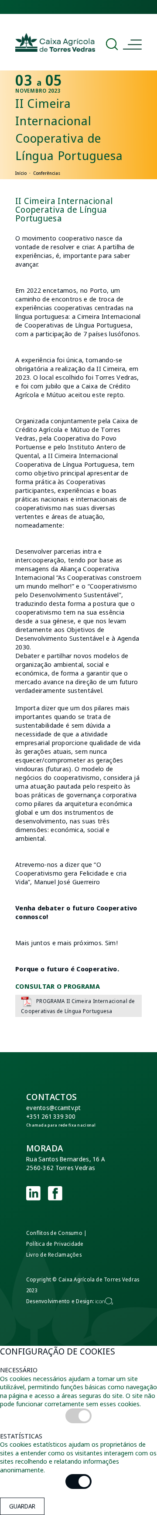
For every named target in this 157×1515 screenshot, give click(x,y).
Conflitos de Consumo (54, 1233)
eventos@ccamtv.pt (53, 1108)
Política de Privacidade (55, 1243)
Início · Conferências (37, 173)
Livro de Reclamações (54, 1254)
